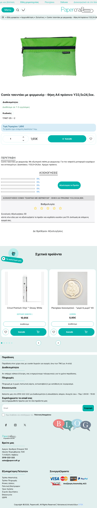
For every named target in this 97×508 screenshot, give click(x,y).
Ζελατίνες (40, 17)
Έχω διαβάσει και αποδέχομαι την (28, 415)
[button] (67, 138)
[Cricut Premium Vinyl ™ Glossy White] (24, 288)
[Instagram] (15, 425)
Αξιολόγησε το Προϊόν (69, 185)
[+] (23, 137)
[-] (23, 140)
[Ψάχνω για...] (17, 9)
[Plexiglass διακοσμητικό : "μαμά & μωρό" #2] (72, 288)
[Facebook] (6, 425)
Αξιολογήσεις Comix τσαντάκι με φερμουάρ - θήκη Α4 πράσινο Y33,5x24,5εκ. (43, 198)
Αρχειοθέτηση (27, 17)
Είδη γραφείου (13, 17)
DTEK (80, 504)
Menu (7, 9)
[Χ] (25, 425)
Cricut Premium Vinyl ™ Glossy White (24, 308)
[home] (3, 17)
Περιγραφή (8, 157)
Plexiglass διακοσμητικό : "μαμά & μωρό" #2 (72, 308)
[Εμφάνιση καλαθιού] (23, 9)
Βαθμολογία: (48, 204)
